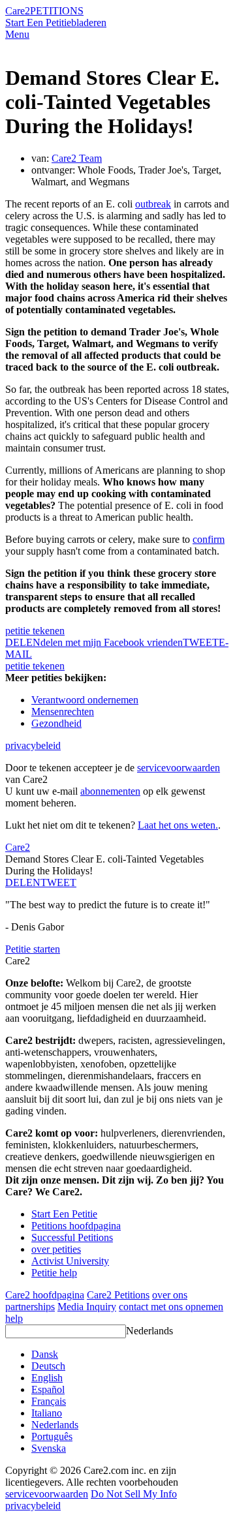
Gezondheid (56, 723)
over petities (56, 1249)
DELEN (22, 882)
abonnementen (110, 791)
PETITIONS (57, 10)
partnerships (30, 1306)
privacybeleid (33, 745)
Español (48, 1389)
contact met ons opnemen (171, 1306)
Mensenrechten (62, 711)
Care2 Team (77, 158)
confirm (209, 539)
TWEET (201, 642)
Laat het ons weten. (178, 825)
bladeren (88, 22)
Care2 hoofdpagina (44, 1294)
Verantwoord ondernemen (84, 699)
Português (51, 1436)
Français (48, 1401)
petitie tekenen (35, 630)
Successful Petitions (72, 1237)
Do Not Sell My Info (134, 1493)
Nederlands (149, 1330)
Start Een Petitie (38, 22)
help (14, 1318)
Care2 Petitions (118, 1294)
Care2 (17, 10)
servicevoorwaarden (178, 767)
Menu (17, 34)
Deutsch (48, 1365)
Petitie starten (32, 949)
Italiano (46, 1412)
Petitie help (54, 1272)
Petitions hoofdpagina (76, 1225)
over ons (169, 1294)
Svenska (48, 1448)
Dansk (44, 1354)
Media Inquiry (86, 1306)
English (47, 1377)
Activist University (70, 1260)
